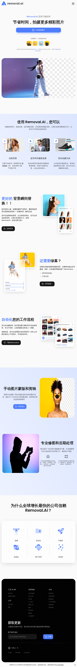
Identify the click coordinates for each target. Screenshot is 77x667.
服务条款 (35, 49)
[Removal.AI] (12, 3)
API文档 (10, 593)
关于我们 (10, 604)
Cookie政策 (52, 602)
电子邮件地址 (13, 632)
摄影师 (30, 613)
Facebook (27, 652)
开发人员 (30, 596)
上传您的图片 (40, 30)
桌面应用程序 (11, 596)
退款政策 (51, 604)
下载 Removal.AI (13, 342)
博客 (9, 607)
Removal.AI (32, 16)
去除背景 (10, 228)
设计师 (30, 599)
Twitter (10, 652)
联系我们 (21, 406)
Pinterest (17, 652)
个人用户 (30, 602)
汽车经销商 (31, 593)
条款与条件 (52, 596)
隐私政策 (59, 49)
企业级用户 (31, 616)
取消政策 (51, 607)
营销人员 (30, 604)
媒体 (29, 607)
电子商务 (30, 610)
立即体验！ (49, 284)
